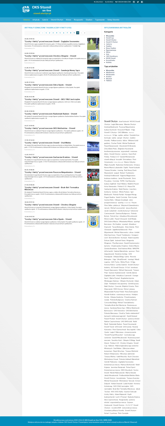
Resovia (133, 257)
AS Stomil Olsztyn (117, 267)
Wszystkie (110, 36)
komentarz (108, 351)
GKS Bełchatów (132, 311)
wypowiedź (125, 151)
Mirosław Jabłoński (127, 354)
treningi (131, 259)
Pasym (134, 202)
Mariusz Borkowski (128, 365)
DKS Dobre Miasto (111, 221)
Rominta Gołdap (121, 254)
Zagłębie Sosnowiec (126, 362)
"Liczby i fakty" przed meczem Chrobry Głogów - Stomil (50, 56)
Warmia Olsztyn (130, 124)
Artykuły (35, 20)
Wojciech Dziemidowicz (130, 205)
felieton (111, 346)
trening (120, 170)
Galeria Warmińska (121, 251)
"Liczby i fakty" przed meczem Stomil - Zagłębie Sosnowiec (52, 41)
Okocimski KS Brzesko (127, 146)
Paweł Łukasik (134, 167)
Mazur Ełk (131, 186)
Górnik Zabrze (131, 273)
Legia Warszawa (117, 124)
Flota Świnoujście (131, 292)
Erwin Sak (127, 203)
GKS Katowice (119, 311)
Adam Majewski (120, 394)
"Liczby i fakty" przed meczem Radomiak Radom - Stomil (51, 114)
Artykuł (108, 77)
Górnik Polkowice (110, 362)
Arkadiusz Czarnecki (123, 275)
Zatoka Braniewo (110, 248)
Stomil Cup (110, 38)
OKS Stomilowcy (112, 56)
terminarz (134, 267)
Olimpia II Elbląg (129, 340)
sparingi (137, 221)
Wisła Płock (124, 262)
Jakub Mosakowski (111, 375)
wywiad (125, 224)
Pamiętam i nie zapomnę (118, 284)
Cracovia (118, 286)
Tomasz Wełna (109, 356)
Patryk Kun (114, 216)
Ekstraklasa (127, 159)
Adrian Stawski (116, 383)
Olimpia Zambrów (116, 297)
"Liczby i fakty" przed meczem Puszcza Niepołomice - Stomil (53, 172)
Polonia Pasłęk (118, 194)
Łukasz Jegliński (110, 184)
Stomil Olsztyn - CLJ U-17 (123, 405)
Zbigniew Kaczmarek (125, 149)
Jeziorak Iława (120, 240)
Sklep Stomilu (113, 20)
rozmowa (133, 151)
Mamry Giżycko (129, 162)
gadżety (107, 143)
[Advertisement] (99, 10)
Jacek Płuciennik (124, 178)
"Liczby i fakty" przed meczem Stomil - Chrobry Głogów (50, 205)
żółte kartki (108, 251)
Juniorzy (109, 44)
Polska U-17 (114, 157)
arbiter (126, 135)
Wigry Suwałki (109, 165)
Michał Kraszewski (111, 381)
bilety (106, 154)
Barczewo (108, 224)
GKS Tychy (115, 262)
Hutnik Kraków (109, 294)
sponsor (132, 251)
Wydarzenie (110, 74)
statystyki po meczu (129, 408)
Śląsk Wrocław (118, 351)
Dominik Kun (134, 135)
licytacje (124, 238)
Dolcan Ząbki (109, 240)
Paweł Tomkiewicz (123, 235)
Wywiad (109, 79)
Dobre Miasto (134, 246)
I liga (114, 259)
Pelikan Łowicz (116, 140)
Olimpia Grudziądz (121, 200)
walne (114, 138)
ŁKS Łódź (118, 327)
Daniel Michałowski (127, 157)
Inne (107, 54)
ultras (131, 232)
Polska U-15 (122, 186)
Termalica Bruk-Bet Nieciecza (115, 305)
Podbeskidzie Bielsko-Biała (129, 375)
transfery (132, 189)
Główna (26, 20)
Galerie (45, 20)
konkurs (115, 192)
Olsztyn (126, 138)
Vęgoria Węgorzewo (127, 175)
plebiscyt (116, 205)
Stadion (89, 20)
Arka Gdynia (129, 227)
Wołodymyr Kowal (111, 359)
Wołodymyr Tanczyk (126, 381)
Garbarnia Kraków (111, 189)
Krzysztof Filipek (124, 130)
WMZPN (136, 248)
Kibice (68, 20)
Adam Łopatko (133, 238)
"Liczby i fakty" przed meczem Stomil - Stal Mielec (48, 143)
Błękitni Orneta (128, 286)
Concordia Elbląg (110, 302)
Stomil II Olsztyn (112, 42)
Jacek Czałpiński (110, 211)
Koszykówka (110, 60)
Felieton (109, 81)
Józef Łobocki (124, 121)
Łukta (127, 257)
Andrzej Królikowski (111, 175)
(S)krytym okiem (129, 348)
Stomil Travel (109, 327)
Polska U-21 (114, 343)
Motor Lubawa (129, 289)
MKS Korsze (118, 289)
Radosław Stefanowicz (124, 165)
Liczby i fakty (109, 394)
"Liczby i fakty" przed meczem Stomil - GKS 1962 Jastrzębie (52, 99)
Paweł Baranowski (111, 146)
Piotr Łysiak (132, 197)
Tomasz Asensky (133, 378)
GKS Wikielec (123, 132)
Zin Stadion (117, 224)
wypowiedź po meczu (118, 402)
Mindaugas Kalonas (111, 281)
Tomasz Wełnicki (131, 351)
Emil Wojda (132, 219)
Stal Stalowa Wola (125, 248)
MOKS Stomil (110, 58)
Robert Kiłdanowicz (111, 354)
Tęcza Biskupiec (118, 227)
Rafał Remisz (123, 189)
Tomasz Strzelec (110, 170)
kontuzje (107, 138)
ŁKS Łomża (127, 327)
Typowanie (100, 20)
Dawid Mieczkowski (119, 338)
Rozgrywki (78, 20)
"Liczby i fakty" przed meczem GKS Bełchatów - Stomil (50, 128)
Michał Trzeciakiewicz (126, 302)
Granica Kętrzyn (131, 300)
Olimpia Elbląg (118, 257)
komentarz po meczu (112, 365)
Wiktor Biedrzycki (132, 308)
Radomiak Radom (115, 324)
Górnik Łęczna (133, 284)
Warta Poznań (114, 278)
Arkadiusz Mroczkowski (128, 216)
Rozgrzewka (123, 400)
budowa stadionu (110, 178)
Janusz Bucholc (131, 208)
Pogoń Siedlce (109, 197)
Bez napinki (131, 329)
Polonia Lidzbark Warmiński (129, 359)
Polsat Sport (130, 367)
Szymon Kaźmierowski (117, 273)
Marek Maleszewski (117, 373)
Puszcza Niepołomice (127, 127)
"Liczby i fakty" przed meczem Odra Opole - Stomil (48, 85)
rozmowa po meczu (123, 294)
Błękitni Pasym (133, 184)
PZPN (122, 181)
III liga (132, 262)
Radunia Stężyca (134, 397)
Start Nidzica (122, 184)
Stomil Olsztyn (57, 20)
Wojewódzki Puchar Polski (114, 292)
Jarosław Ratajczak (118, 367)
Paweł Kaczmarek (129, 324)
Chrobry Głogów (126, 343)
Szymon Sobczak (130, 392)
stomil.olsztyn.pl (124, 211)
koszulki (119, 159)
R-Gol (127, 267)
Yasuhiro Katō (116, 340)
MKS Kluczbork (127, 370)
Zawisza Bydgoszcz (123, 213)
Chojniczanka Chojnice (119, 246)
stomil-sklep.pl (109, 159)
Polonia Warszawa (111, 313)
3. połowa (113, 413)
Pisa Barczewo (117, 243)
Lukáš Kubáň (128, 383)
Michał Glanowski (125, 270)
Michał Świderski (128, 143)
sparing (120, 202)
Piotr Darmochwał (119, 329)
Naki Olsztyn (109, 286)
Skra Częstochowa (111, 400)
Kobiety (109, 62)
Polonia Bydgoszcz (117, 300)
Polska (106, 157)
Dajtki (126, 167)
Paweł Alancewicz (111, 270)
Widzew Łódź (133, 140)
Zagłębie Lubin (109, 275)
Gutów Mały (109, 200)
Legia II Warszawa (116, 332)
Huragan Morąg (130, 194)
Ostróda (116, 181)
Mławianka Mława (126, 221)
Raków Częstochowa (112, 321)
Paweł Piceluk (109, 319)
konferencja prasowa (112, 151)
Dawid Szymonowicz (131, 243)
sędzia (120, 135)
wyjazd (116, 173)
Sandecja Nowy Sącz (117, 308)
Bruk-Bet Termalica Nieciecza (124, 389)
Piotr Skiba (108, 205)
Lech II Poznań (121, 397)
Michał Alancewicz (121, 232)
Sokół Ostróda (121, 197)
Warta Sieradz (131, 373)
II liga (133, 130)
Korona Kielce (109, 265)
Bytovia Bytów (114, 238)
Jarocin (107, 208)
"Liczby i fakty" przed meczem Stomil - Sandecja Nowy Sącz (52, 70)
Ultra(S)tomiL (122, 259)
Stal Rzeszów (130, 181)
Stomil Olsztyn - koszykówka (115, 378)
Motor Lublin (109, 219)
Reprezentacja (111, 50)
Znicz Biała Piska (110, 149)
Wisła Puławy (124, 192)
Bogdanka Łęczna (127, 278)
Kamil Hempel (132, 316)
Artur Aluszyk (118, 162)
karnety (107, 246)
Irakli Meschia (121, 356)
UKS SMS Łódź (126, 321)
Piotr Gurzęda (123, 413)
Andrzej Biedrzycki (111, 127)
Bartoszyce (108, 311)
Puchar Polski (116, 143)
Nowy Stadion (111, 48)
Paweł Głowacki (121, 219)
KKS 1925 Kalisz (117, 392)
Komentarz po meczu (112, 370)
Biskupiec (107, 259)
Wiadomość (110, 72)
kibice (125, 140)
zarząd (119, 138)
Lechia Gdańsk (121, 265)
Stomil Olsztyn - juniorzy (118, 154)
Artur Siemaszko (110, 186)
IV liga (114, 135)
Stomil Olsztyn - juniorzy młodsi (127, 319)
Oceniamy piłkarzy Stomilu (114, 410)
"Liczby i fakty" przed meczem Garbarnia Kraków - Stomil (51, 157)
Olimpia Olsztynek (127, 281)
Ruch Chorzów (133, 356)
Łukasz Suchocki (110, 130)
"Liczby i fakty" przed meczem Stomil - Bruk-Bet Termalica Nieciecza (52, 188)
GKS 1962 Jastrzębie (121, 386)
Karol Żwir (132, 154)
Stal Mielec (117, 348)
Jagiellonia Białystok (120, 229)
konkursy (107, 192)
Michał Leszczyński (118, 208)
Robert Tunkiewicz (127, 173)
